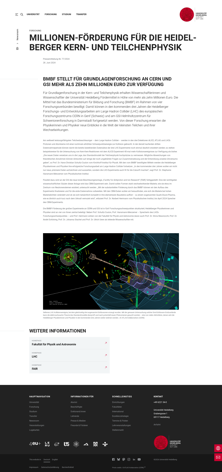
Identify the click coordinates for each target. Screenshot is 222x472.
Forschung (51, 14)
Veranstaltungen (36, 425)
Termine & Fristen (120, 421)
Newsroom (34, 421)
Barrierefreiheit (68, 467)
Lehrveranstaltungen (121, 425)
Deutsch (47, 459)
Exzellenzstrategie (120, 416)
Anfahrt (157, 424)
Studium (66, 14)
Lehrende (75, 416)
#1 (145, 467)
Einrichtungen (118, 402)
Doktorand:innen (78, 411)
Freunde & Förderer (79, 425)
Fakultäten (117, 407)
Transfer (81, 14)
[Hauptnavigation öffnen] (18, 14)
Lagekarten (34, 430)
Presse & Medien (78, 421)
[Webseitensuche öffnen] (23, 14)
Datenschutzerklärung (50, 467)
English (55, 459)
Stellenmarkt (118, 430)
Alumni (74, 402)
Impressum (33, 467)
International (118, 411)
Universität (33, 14)
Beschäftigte (76, 407)
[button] (48, 396)
